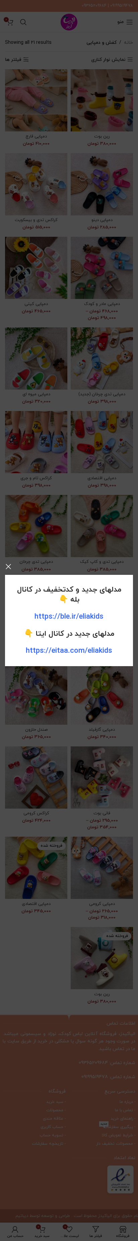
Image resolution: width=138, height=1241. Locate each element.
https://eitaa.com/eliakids (69, 651)
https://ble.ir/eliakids (69, 617)
